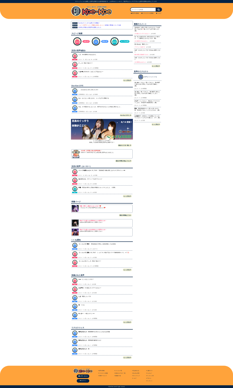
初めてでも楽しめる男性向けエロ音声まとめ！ (93, 220)
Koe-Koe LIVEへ (125, 115)
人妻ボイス (149, 370)
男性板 (111, 25)
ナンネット (149, 380)
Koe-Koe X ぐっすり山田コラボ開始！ (86, 23)
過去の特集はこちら (125, 215)
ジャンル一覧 (118, 370)
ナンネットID (150, 375)
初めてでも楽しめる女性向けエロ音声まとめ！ (93, 229)
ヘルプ (159, 13)
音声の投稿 (135, 13)
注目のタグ (118, 373)
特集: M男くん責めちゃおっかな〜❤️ (90, 206)
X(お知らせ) (136, 370)
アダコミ (149, 378)
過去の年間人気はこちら (123, 161)
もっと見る (127, 80)
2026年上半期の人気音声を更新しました (89, 27)
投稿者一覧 (118, 375)
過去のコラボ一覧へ (124, 145)
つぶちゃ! (149, 373)
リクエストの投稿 (148, 13)
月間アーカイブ (103, 375)
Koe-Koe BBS (136, 373)
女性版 (107, 25)
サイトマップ (136, 375)
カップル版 (117, 25)
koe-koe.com (112, 386)
